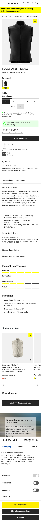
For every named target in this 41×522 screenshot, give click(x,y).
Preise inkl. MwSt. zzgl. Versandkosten (12, 133)
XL (35, 102)
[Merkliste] (30, 360)
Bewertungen (20, 180)
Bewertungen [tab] (9, 393)
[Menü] (3, 3)
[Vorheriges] (5, 42)
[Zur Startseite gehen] (12, 3)
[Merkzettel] (28, 3)
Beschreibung (8, 180)
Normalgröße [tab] (7, 96)
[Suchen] (23, 3)
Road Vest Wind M (9, 365)
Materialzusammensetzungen (13, 256)
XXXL (13, 107)
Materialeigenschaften (10, 250)
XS (6, 102)
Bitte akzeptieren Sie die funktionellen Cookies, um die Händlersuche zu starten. (20, 170)
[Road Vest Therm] (20, 42)
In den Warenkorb (20, 139)
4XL (21, 107)
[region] (20, 42)
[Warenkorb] (36, 3)
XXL (6, 107)
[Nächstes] (36, 42)
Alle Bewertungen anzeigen (20, 403)
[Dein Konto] (32, 3)
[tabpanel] (20, 104)
